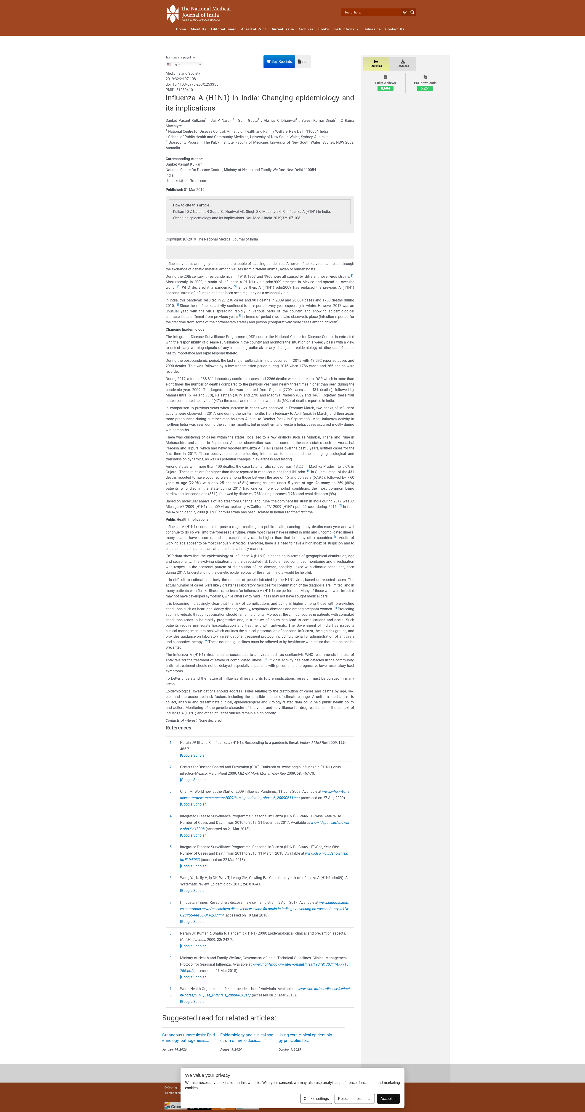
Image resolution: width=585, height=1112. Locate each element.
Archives (306, 29)
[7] (340, 505)
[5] (239, 315)
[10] (266, 659)
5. (171, 847)
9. (171, 958)
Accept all (388, 1099)
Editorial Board (224, 29)
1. (171, 742)
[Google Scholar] (193, 755)
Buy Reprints (281, 61)
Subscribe (372, 29)
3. (171, 791)
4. (171, 816)
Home (181, 29)
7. (171, 902)
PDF (305, 62)
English (176, 64)
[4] (177, 304)
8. (171, 933)
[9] (206, 640)
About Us (198, 29)
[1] (352, 275)
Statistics (376, 66)
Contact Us (394, 29)
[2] (178, 286)
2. (171, 767)
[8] (335, 608)
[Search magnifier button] (412, 12)
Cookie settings (316, 1099)
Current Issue (282, 29)
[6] (308, 471)
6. (171, 878)
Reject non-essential (354, 1099)
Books (323, 29)
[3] (235, 286)
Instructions (344, 29)
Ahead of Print (253, 29)
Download (403, 66)
